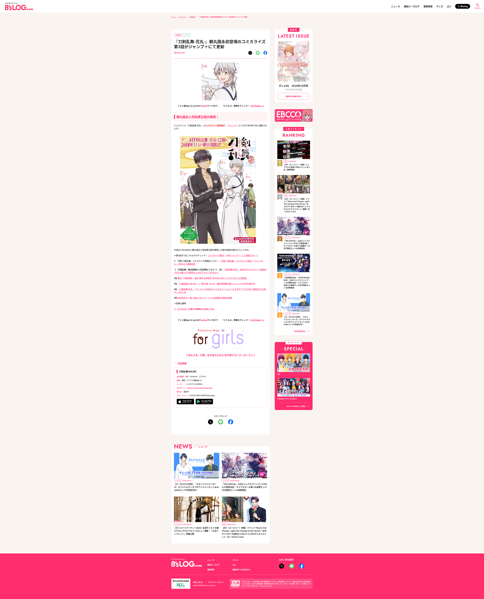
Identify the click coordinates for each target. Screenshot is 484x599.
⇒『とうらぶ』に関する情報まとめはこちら (194, 308)
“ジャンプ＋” (233, 125)
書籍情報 (427, 6)
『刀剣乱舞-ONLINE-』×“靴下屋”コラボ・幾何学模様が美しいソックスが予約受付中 (216, 283)
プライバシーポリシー (216, 582)
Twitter (203, 105)
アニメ (187, 35)
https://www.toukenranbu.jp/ (200, 388)
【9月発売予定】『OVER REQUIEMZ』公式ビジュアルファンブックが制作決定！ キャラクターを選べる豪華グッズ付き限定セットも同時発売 (297, 282)
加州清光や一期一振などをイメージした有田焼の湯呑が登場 (205, 297)
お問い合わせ (198, 582)
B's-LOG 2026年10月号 (293, 86)
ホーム (173, 17)
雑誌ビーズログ (412, 6)
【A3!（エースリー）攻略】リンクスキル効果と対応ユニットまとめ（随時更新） (297, 167)
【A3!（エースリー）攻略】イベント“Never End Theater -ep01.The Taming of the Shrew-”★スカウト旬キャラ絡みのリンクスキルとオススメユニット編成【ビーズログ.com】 (297, 205)
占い (449, 6)
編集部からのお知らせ (241, 569)
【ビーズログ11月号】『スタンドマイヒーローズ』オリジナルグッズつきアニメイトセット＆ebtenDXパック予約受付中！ (196, 487)
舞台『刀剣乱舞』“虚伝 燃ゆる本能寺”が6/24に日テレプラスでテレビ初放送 (212, 278)
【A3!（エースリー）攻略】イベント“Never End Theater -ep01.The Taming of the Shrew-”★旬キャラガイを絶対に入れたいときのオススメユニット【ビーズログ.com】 (244, 532)
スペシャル (182, 17)
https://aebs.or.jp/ (266, 586)
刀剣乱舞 (192, 17)
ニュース (395, 6)
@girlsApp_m (257, 105)
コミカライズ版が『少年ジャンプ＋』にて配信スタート (233, 255)
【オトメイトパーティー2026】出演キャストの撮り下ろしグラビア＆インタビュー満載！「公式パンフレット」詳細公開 (196, 530)
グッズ (439, 6)
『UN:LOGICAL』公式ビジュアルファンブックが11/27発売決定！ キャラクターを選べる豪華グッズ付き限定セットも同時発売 (244, 487)
